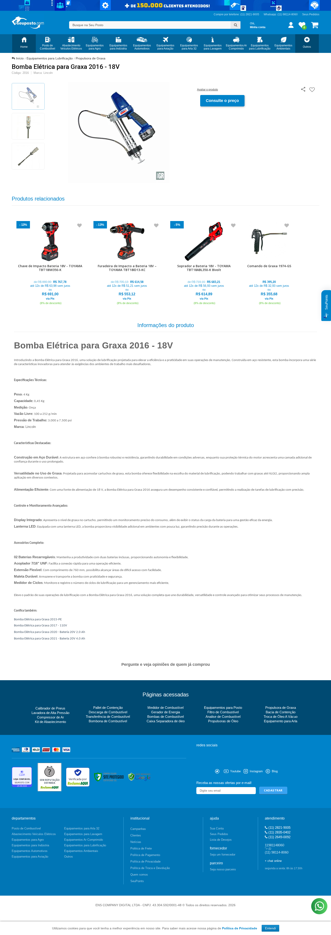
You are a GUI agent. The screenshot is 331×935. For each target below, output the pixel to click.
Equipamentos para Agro (28, 839)
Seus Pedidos (310, 14)
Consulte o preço (222, 100)
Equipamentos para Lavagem (83, 834)
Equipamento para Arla (280, 721)
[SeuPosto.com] (28, 23)
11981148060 (274, 845)
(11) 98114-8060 (287, 14)
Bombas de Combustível (165, 716)
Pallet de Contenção (108, 707)
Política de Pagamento (145, 855)
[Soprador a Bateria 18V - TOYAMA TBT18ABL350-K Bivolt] (204, 263)
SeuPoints (137, 881)
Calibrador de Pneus (50, 708)
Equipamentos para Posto (223, 707)
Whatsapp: (270, 14)
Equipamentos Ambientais (81, 851)
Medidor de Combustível (165, 707)
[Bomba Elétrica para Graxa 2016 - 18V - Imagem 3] (28, 156)
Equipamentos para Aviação (30, 856)
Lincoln (48, 73)
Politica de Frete (141, 848)
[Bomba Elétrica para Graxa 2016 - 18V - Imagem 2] (28, 126)
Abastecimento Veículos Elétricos (34, 834)
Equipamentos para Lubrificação (50, 58)
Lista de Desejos (221, 839)
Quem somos (139, 874)
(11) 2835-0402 (279, 832)
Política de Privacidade (145, 861)
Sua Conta (217, 828)
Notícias (135, 842)
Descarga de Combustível (108, 712)
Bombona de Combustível (108, 721)
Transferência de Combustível (108, 716)
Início (20, 58)
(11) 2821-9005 (279, 827)
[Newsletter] (273, 791)
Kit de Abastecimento (50, 722)
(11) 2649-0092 (279, 837)
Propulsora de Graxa (90, 58)
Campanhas (138, 829)
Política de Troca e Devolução (150, 868)
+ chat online (273, 861)
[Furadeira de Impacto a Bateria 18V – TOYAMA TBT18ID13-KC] (127, 263)
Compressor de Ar (50, 717)
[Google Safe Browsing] (139, 777)
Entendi (270, 928)
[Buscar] (235, 25)
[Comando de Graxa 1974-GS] (269, 263)
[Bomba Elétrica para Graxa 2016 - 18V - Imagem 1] (28, 96)
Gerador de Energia (165, 712)
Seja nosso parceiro (223, 869)
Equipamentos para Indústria (30, 845)
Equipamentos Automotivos (30, 851)
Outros (68, 856)
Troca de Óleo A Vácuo (280, 716)
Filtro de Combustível (223, 712)
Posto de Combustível (26, 828)
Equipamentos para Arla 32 (81, 828)
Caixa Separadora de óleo (166, 721)
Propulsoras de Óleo (223, 721)
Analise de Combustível (223, 716)
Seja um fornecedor (222, 854)
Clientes (135, 835)
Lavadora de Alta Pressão (50, 713)
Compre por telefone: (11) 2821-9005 (236, 14)
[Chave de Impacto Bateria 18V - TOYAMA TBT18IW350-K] (50, 263)
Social (199, 771)
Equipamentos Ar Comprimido (83, 839)
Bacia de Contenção (280, 712)
